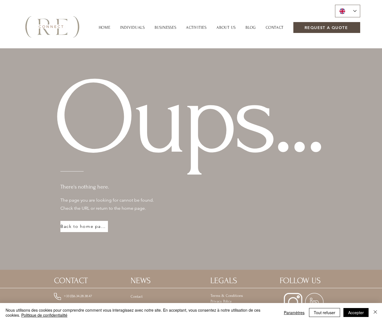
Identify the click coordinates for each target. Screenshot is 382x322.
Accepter (356, 312)
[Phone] (57, 296)
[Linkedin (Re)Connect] (314, 302)
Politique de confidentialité (44, 315)
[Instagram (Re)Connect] (293, 302)
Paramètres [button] (294, 312)
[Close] (375, 312)
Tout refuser (324, 312)
